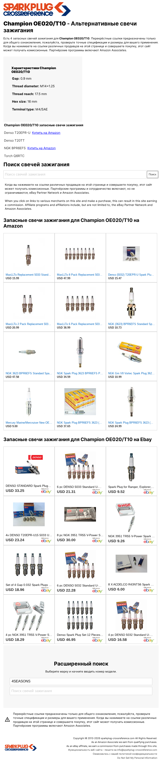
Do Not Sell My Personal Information (137, 757)
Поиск (152, 174)
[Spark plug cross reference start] (21, 748)
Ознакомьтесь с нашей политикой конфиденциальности (125, 753)
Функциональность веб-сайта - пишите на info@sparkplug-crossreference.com (112, 749)
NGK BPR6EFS (15, 148)
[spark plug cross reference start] (37, 15)
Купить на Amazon (46, 133)
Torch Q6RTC (14, 156)
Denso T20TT (14, 140)
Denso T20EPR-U (17, 133)
